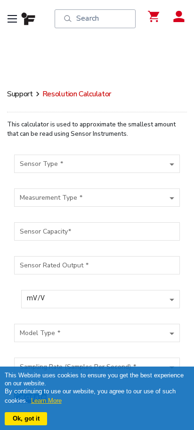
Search (87, 18)
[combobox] (97, 162)
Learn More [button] (46, 400)
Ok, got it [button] (26, 418)
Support (20, 94)
